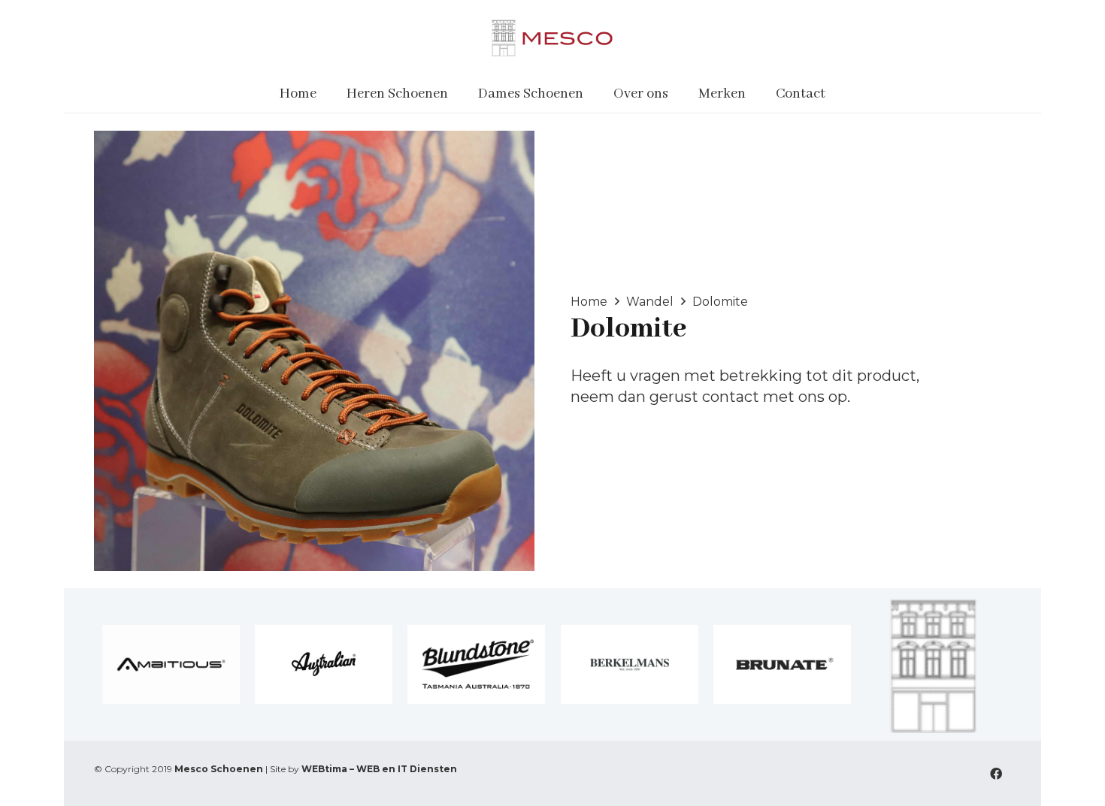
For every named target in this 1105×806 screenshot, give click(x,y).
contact (730, 397)
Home (589, 301)
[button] (457, 94)
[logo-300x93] (552, 37)
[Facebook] (996, 774)
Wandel (650, 301)
